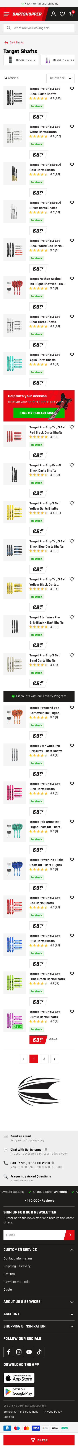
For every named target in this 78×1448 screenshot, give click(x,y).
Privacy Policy (53, 1411)
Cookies (8, 1417)
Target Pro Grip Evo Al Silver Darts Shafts (45, 205)
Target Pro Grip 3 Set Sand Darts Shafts (44, 658)
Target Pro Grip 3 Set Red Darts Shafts (44, 900)
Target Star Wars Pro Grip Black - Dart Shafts (46, 620)
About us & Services (22, 1302)
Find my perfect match (39, 413)
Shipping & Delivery (17, 1266)
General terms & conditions (21, 1411)
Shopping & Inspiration (24, 1326)
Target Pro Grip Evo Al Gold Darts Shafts (45, 167)
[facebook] (8, 1352)
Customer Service (20, 1250)
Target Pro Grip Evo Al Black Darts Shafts (45, 468)
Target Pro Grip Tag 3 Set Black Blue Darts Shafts (47, 544)
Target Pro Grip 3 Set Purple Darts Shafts (44, 1014)
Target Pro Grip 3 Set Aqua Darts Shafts (44, 357)
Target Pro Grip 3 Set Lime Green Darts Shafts (47, 976)
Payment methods (16, 1282)
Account (11, 1314)
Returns (9, 1274)
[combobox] (41, 28)
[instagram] (19, 1352)
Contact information (17, 1258)
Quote (7, 1289)
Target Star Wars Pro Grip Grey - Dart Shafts (45, 748)
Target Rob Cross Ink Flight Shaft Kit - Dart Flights (44, 825)
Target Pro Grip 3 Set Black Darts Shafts (44, 91)
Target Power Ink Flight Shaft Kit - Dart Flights (46, 862)
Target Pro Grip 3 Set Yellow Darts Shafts (44, 506)
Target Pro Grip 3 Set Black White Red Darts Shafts (45, 244)
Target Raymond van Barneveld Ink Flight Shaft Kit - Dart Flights (45, 711)
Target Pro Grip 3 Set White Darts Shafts (44, 129)
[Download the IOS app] (19, 1378)
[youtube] (29, 1352)
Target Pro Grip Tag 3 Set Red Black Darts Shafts (47, 430)
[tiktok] (39, 1352)
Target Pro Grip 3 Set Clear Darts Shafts (44, 319)
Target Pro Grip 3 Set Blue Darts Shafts (44, 938)
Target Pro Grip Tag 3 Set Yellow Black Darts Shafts (47, 582)
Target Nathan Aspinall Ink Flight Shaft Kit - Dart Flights (47, 282)
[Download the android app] (19, 1391)
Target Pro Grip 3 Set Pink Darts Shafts (44, 786)
